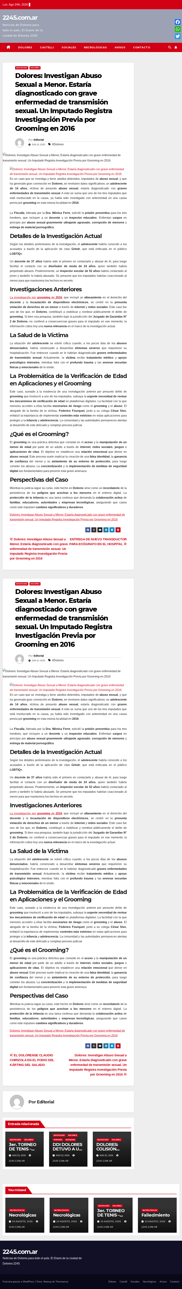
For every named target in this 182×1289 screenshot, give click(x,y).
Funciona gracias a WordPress (19, 1281)
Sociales (69, 47)
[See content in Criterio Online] (67, 171)
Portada (58, 1140)
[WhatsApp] (177, 29)
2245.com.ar (20, 17)
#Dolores (58, 144)
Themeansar (61, 1281)
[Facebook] (177, 22)
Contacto (141, 47)
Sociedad (70, 1140)
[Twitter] (177, 36)
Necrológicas (95, 47)
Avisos (120, 47)
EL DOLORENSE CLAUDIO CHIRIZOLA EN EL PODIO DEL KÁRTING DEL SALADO (32, 1060)
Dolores (25, 47)
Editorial (39, 139)
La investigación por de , (36, 297)
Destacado (21, 68)
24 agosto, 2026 (22, 1221)
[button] (169, 47)
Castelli (47, 47)
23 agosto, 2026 (111, 1221)
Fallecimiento (155, 1215)
